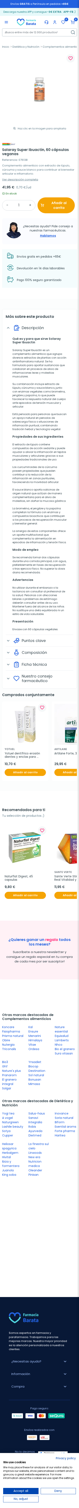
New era (34, 1157)
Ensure (33, 1031)
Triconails (9, 1049)
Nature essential (61, 1029)
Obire (6, 1040)
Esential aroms (65, 1127)
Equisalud (61, 1036)
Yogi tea (8, 1113)
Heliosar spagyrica (9, 1146)
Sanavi (33, 1118)
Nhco (58, 1045)
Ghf (5, 1066)
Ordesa (33, 1049)
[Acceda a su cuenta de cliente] (55, 22)
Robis (32, 1127)
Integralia (35, 1122)
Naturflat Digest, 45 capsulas (19, 878)
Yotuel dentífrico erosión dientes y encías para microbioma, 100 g (23, 755)
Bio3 (5, 1062)
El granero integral (9, 1081)
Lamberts (62, 1040)
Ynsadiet (34, 1062)
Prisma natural (12, 1036)
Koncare (8, 1027)
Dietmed (34, 1135)
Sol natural (36, 1075)
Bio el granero (65, 1049)
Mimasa (34, 1084)
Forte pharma (65, 1131)
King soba (9, 1175)
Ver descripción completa (20, 179)
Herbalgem (10, 1153)
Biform (59, 1122)
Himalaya (35, 1040)
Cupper (7, 1135)
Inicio (5, 47)
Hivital (6, 1157)
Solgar (6, 1088)
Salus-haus (36, 1113)
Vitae (32, 1045)
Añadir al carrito (59, 205)
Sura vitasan (64, 1053)
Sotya (6, 1131)
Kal (30, 1027)
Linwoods (35, 1153)
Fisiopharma (11, 1031)
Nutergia (8, 1045)
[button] (72, 22)
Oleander (35, 1170)
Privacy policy (66, 1458)
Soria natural (64, 1118)
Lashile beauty (12, 1127)
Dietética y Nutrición (25, 47)
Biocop (33, 1066)
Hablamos (48, 236)
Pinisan (33, 1175)
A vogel (7, 1118)
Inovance (61, 1113)
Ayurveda (35, 1131)
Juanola (8, 1170)
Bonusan (34, 1079)
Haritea (60, 1135)
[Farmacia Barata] (26, 22)
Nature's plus (11, 1071)
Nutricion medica (35, 1163)
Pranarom (9, 1075)
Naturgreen (10, 1122)
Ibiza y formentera (10, 1163)
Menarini (34, 1036)
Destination (36, 1071)
